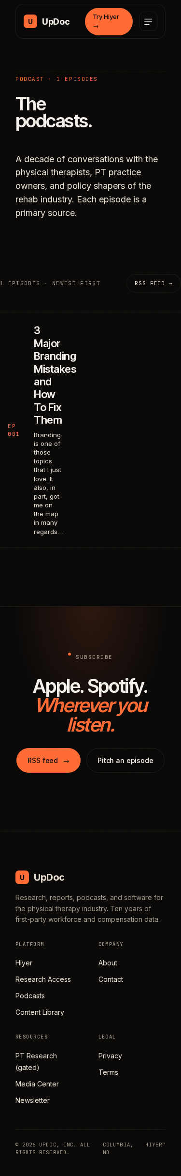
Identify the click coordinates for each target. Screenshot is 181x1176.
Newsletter (32, 1100)
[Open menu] (148, 21)
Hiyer (23, 963)
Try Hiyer (106, 21)
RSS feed (49, 760)
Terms (108, 1072)
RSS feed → (154, 283)
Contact (110, 979)
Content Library (39, 1012)
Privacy (110, 1056)
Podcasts (30, 996)
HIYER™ (155, 1144)
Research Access (43, 979)
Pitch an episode (125, 760)
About (107, 963)
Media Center (37, 1084)
